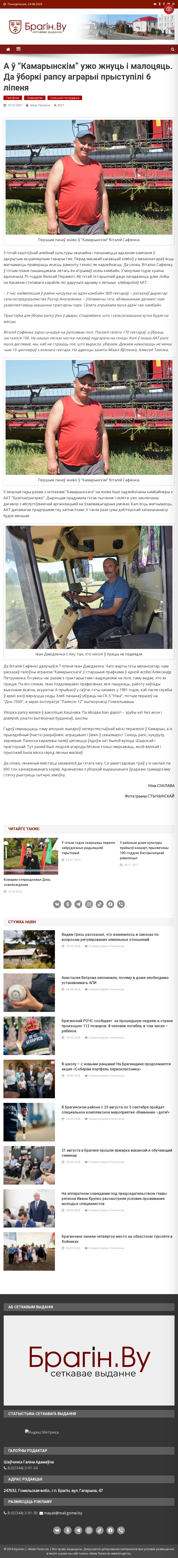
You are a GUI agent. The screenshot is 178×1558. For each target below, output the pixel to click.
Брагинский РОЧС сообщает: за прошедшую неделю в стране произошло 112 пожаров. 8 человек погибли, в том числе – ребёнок (117, 1026)
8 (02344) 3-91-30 (23, 1513)
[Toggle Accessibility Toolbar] (169, 9)
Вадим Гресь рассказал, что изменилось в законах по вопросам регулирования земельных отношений (110, 937)
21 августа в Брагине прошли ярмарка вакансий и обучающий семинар (117, 1153)
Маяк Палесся (40, 105)
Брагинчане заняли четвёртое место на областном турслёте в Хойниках (117, 1239)
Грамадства (35, 98)
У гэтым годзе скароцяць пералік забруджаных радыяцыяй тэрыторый (88, 848)
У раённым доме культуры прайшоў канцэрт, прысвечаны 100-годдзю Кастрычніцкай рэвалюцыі (144, 850)
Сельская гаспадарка (64, 98)
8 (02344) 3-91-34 (23, 1468)
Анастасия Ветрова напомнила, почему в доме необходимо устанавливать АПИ (115, 980)
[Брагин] (89, 1360)
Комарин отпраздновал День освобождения (27, 882)
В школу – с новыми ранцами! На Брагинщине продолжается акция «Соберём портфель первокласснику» (116, 1066)
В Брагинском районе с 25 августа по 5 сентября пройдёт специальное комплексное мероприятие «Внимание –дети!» (116, 1109)
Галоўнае (12, 98)
